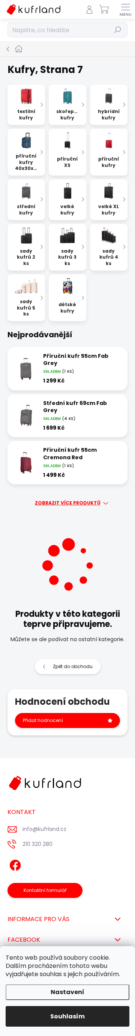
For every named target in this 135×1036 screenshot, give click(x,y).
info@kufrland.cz (44, 829)
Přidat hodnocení (43, 720)
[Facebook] (14, 863)
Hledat (117, 30)
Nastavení (67, 992)
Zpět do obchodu (73, 666)
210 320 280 (37, 844)
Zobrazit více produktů (67, 503)
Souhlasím (67, 1016)
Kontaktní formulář (45, 890)
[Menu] (125, 9)
